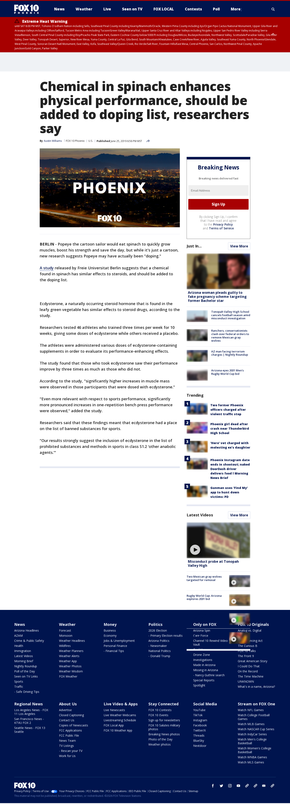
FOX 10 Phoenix (75, 141)
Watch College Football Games (254, 717)
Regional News (28, 703)
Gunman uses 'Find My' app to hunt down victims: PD (229, 492)
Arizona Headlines (26, 630)
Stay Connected (163, 703)
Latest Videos (200, 514)
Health (18, 646)
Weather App (68, 661)
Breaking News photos (164, 734)
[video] (218, 540)
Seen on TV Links (26, 676)
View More (239, 246)
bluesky (255, 785)
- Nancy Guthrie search (209, 675)
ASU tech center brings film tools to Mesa (205, 635)
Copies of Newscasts (73, 725)
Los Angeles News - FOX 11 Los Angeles (31, 712)
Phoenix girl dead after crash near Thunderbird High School (229, 428)
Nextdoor (199, 746)
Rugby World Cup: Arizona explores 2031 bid (204, 597)
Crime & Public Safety (29, 641)
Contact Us (66, 720)
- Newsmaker (157, 646)
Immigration (22, 651)
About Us (68, 703)
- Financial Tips (114, 651)
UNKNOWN (246, 681)
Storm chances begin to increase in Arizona (202, 616)
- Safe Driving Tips (26, 692)
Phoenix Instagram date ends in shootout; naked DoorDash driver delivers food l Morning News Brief (230, 469)
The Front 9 (246, 656)
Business (110, 630)
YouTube (199, 710)
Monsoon (65, 636)
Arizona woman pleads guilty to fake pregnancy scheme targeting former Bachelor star (217, 296)
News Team (67, 741)
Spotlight (199, 685)
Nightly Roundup (25, 666)
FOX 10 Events (158, 715)
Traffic (18, 687)
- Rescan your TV (70, 751)
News (19, 624)
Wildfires (65, 646)
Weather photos (159, 744)
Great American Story (252, 661)
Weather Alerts (69, 656)
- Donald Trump (159, 656)
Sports (18, 681)
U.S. (90, 141)
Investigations (202, 660)
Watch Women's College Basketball (254, 750)
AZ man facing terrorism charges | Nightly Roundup (229, 353)
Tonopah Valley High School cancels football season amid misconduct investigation (230, 315)
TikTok (198, 715)
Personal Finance (115, 646)
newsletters (272, 785)
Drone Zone (201, 655)
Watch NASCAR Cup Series (256, 729)
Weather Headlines (72, 641)
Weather (67, 624)
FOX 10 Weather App (118, 730)
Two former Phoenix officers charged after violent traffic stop (228, 409)
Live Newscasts (114, 710)
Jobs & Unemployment (119, 641)
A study (47, 267)
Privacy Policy (223, 224)
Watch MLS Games (251, 762)
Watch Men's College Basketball (252, 741)
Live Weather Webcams (120, 715)
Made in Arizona (204, 665)
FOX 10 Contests (160, 710)
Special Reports (203, 680)
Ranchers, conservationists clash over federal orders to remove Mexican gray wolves (230, 335)
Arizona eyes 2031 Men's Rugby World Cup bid (227, 372)
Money (110, 624)
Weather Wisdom (71, 671)
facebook (213, 785)
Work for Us (67, 756)
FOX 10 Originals (253, 624)
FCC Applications (70, 730)
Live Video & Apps (121, 703)
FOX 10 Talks (247, 651)
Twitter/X (199, 730)
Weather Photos (70, 666)
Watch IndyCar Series (252, 734)
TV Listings (66, 746)
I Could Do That (249, 666)
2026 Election (157, 630)
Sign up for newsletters (164, 720)
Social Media (205, 703)
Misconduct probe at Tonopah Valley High (213, 563)
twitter (221, 785)
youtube (238, 785)
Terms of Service (221, 228)
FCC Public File (69, 735)
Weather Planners (71, 651)
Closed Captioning (71, 715)
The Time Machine (250, 676)
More (236, 9)
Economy (110, 636)
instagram (230, 785)
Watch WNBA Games (252, 757)
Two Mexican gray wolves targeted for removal (204, 578)
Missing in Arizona (205, 670)
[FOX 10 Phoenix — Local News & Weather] (28, 9)
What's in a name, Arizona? (256, 687)
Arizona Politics (158, 641)
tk (247, 785)
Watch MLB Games (251, 724)
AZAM (18, 636)
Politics (155, 624)
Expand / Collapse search (273, 9)
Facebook (200, 725)
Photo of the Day (160, 739)
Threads (198, 735)
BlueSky (198, 741)
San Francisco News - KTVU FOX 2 (29, 721)
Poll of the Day (24, 671)
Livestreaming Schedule (120, 720)
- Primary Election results (165, 636)
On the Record (248, 671)
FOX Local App (114, 725)
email (263, 785)
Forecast (65, 630)
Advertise (65, 710)
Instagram (200, 720)
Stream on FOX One (256, 703)
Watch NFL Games (251, 710)
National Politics (159, 651)
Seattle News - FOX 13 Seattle (29, 730)
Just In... (194, 246)
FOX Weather (68, 676)
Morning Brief (23, 661)
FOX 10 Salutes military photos (164, 727)
